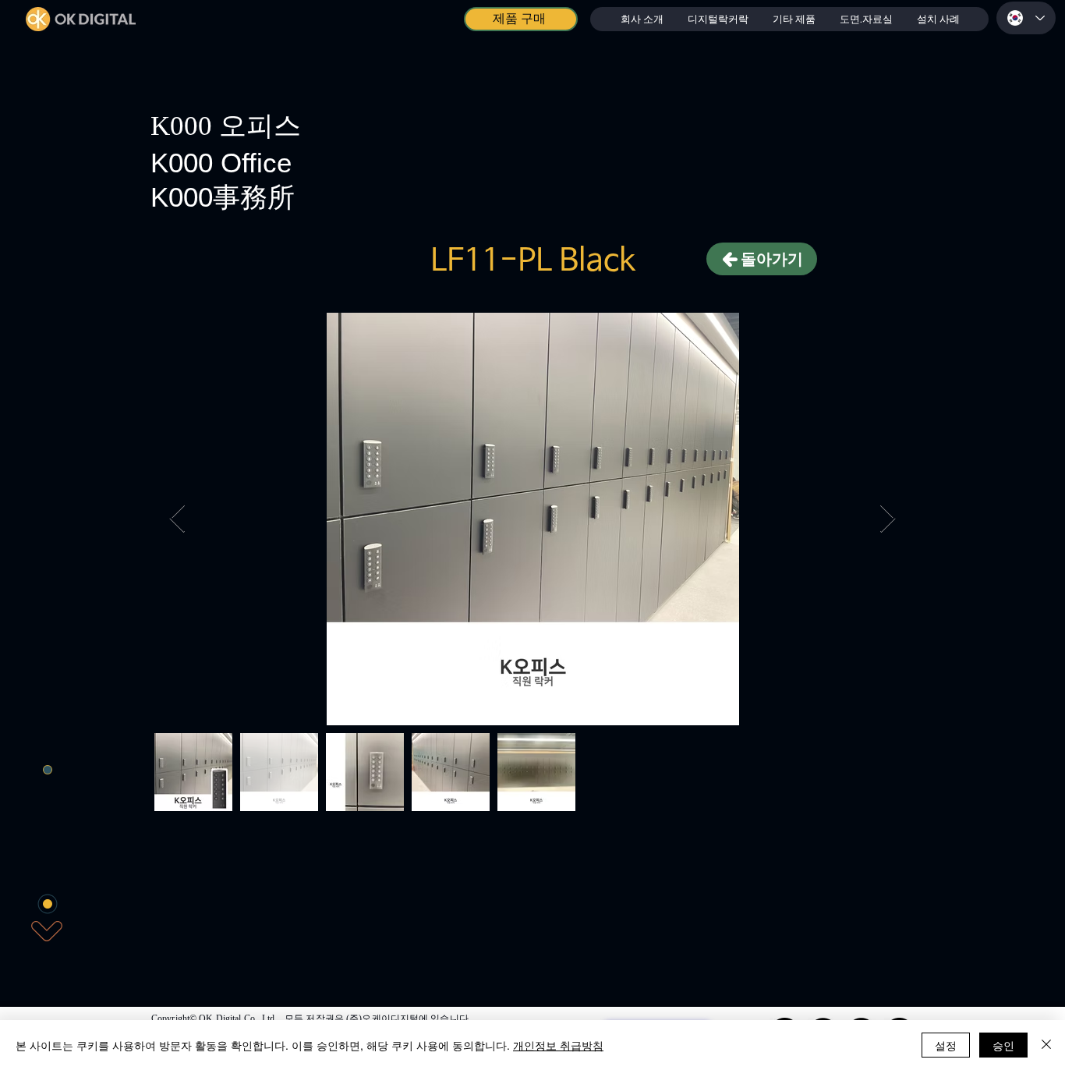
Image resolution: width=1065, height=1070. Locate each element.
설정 (946, 1045)
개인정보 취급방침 (558, 1045)
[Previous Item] (177, 519)
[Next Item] (888, 519)
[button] (717, 19)
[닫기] (1046, 1045)
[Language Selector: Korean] (1026, 18)
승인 (1003, 1045)
